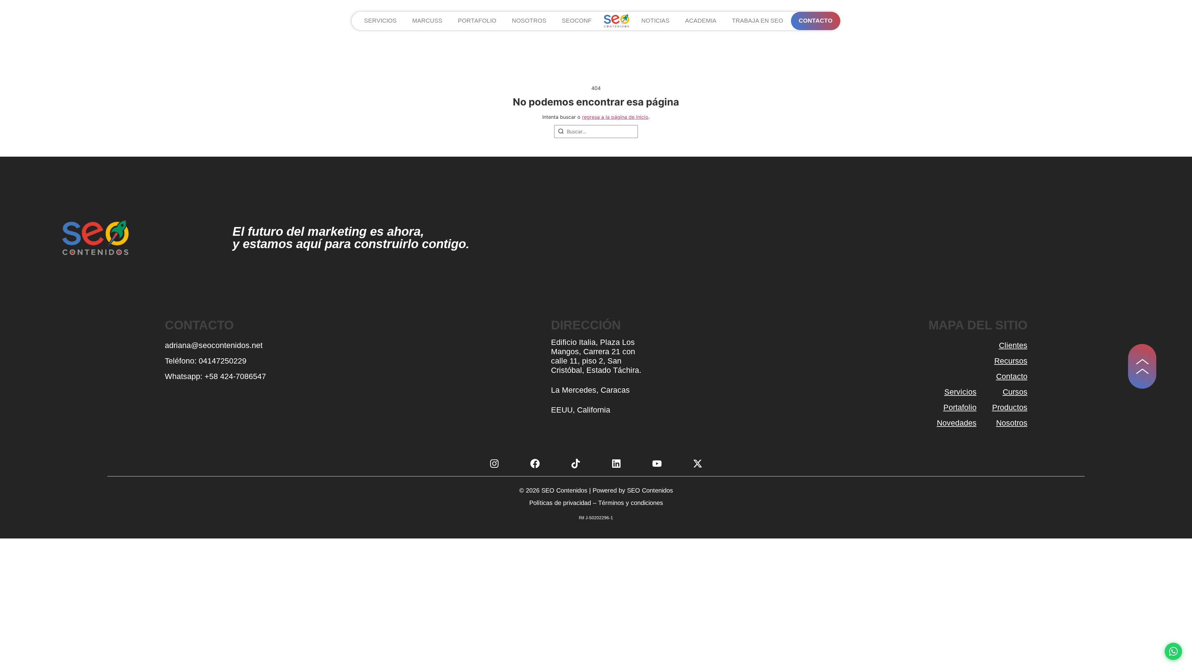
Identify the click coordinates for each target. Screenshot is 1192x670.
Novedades (957, 422)
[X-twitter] (697, 463)
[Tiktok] (575, 463)
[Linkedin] (616, 463)
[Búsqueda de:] (596, 131)
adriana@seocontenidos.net (214, 345)
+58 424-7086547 (235, 376)
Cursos (1015, 391)
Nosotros (1011, 422)
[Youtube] (657, 463)
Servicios (960, 391)
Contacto (1011, 376)
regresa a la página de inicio (615, 117)
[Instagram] (494, 463)
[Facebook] (535, 463)
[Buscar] (561, 132)
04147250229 (224, 360)
